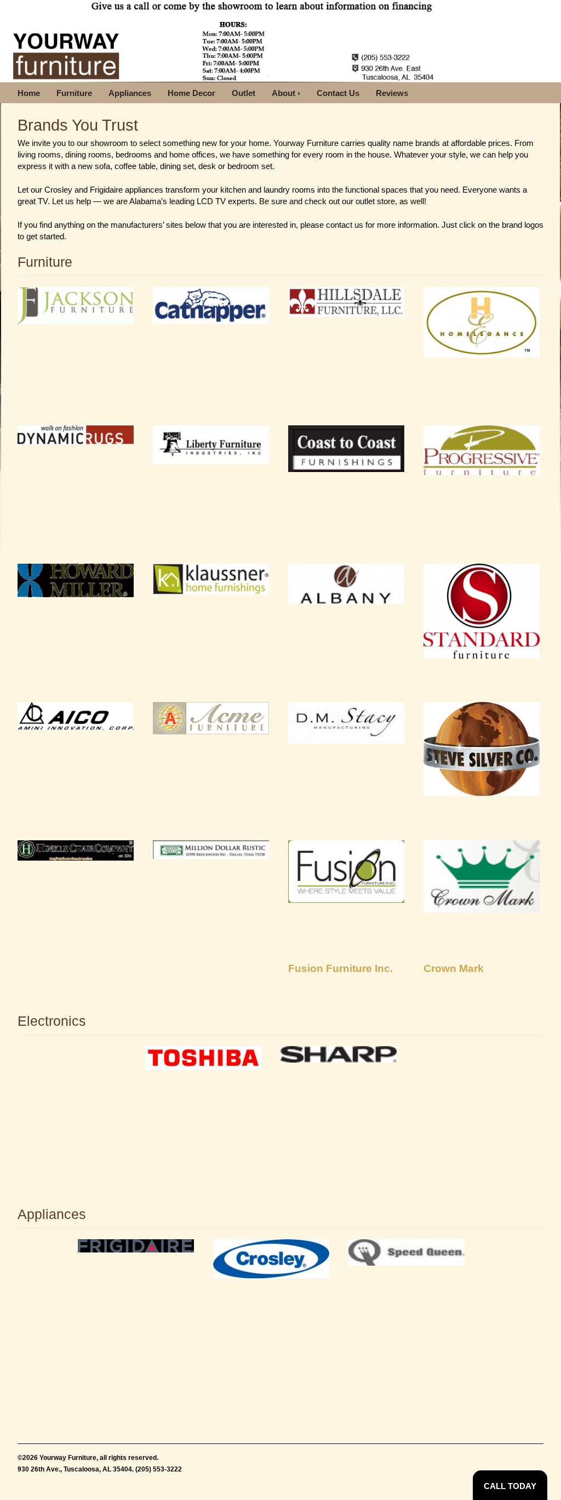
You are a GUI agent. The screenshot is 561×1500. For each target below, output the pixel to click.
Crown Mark (453, 968)
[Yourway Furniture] (222, 41)
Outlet (243, 93)
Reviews (392, 93)
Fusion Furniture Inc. (340, 968)
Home (29, 93)
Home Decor (191, 93)
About (286, 93)
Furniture (74, 93)
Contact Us (338, 93)
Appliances (129, 93)
